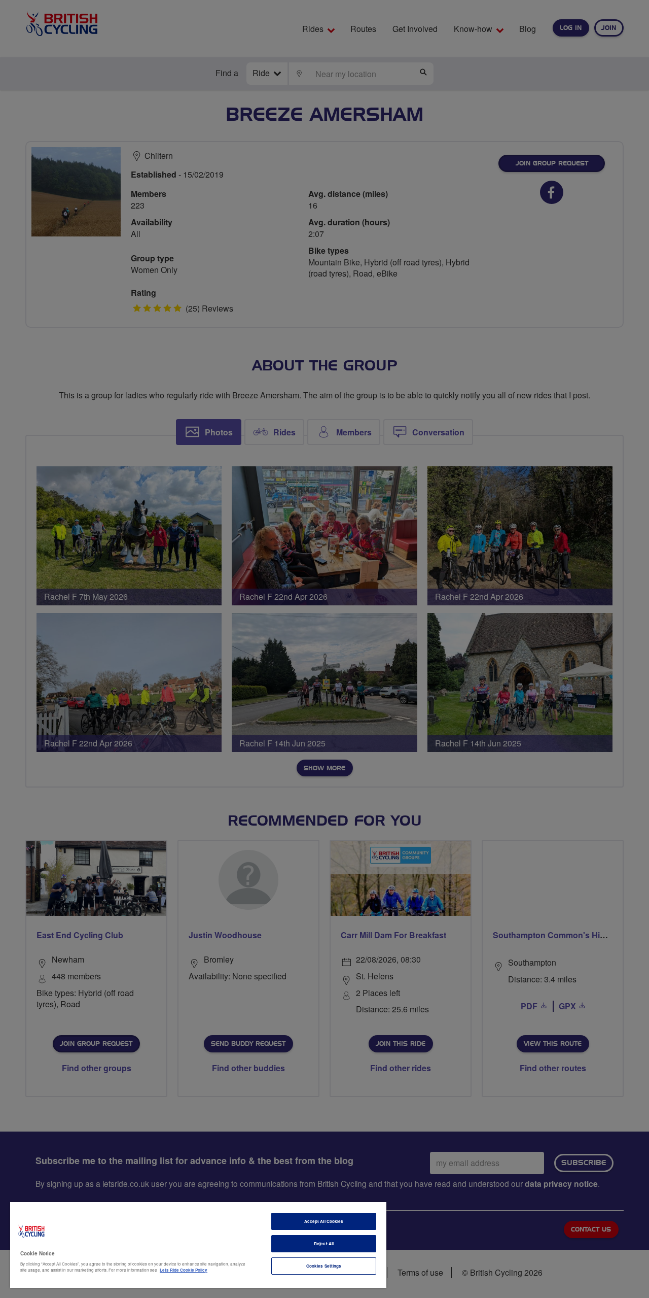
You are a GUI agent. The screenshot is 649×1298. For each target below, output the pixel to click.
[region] (198, 1245)
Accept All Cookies (323, 1221)
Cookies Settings (323, 1266)
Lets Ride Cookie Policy (183, 1270)
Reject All (324, 1243)
